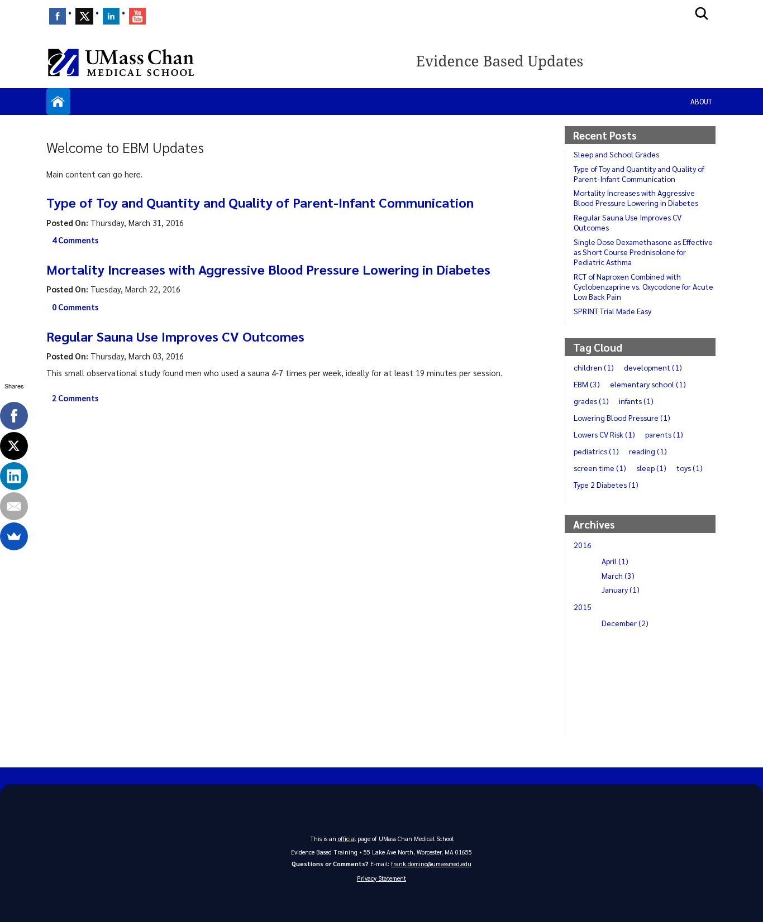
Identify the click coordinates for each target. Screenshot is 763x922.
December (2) (625, 623)
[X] (14, 446)
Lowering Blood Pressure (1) (622, 417)
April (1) (615, 561)
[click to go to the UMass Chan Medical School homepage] (120, 62)
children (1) (594, 367)
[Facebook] (14, 416)
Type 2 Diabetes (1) (606, 484)
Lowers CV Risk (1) (604, 434)
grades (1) (591, 401)
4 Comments (75, 240)
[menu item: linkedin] (111, 16)
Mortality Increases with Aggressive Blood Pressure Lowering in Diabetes (268, 269)
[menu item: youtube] (137, 16)
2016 (583, 545)
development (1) (653, 367)
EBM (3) (587, 384)
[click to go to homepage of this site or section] (564, 62)
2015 (583, 607)
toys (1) (689, 468)
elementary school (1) (648, 384)
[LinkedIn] (14, 476)
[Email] (14, 506)
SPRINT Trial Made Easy (612, 311)
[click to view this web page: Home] (58, 101)
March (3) (618, 575)
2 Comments (75, 398)
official (347, 838)
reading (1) (648, 451)
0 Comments (75, 307)
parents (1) (664, 434)
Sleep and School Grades (616, 154)
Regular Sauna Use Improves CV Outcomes (175, 336)
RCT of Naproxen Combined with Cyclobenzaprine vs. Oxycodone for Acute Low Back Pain (643, 286)
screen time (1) (600, 468)
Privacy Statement (381, 878)
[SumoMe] (14, 536)
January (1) (621, 589)
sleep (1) (651, 468)
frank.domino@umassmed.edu (431, 863)
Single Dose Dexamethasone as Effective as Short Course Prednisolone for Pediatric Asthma (643, 252)
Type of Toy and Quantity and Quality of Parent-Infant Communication (260, 202)
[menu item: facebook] (57, 16)
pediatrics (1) (596, 451)
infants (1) (636, 401)
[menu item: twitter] (84, 16)
